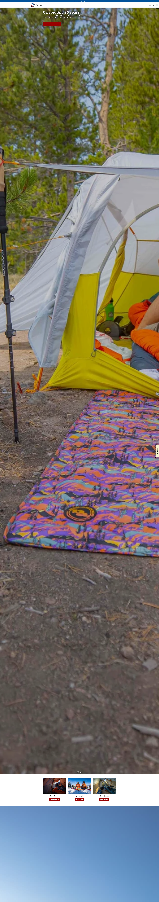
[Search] (149, 5)
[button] (151, 5)
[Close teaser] (155, 457)
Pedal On (52, 22)
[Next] (81, 772)
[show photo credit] (157, 8)
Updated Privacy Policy (79, 1)
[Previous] (77, 772)
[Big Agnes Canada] (38, 5)
